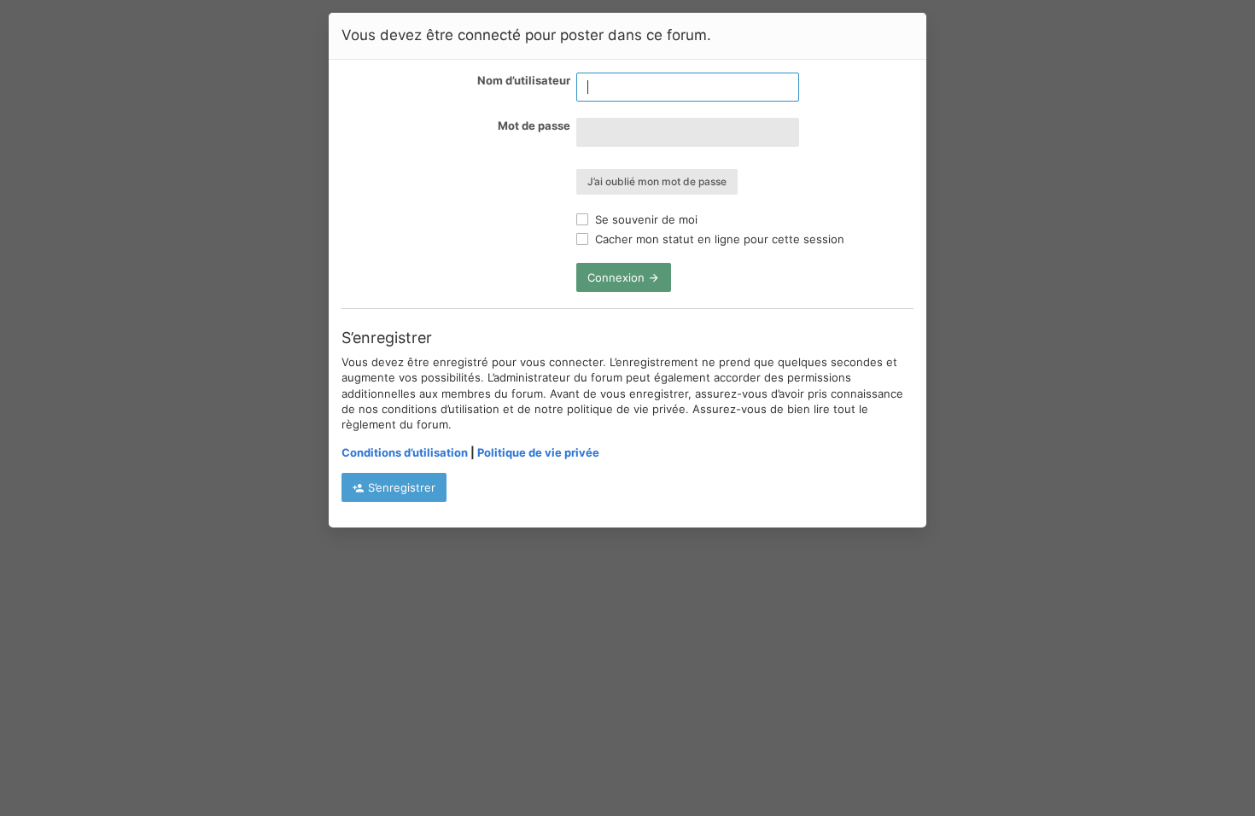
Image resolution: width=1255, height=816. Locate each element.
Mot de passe (534, 125)
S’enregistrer (400, 487)
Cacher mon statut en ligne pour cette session (718, 239)
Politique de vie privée (538, 452)
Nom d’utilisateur (523, 80)
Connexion (617, 277)
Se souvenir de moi (645, 219)
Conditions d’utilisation (404, 452)
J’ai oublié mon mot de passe (657, 181)
